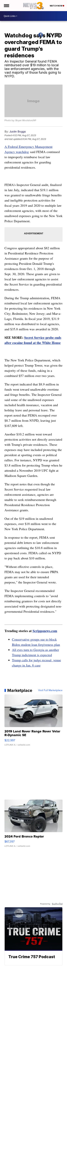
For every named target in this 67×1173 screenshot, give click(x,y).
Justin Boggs (17, 131)
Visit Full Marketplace (50, 690)
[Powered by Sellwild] (57, 904)
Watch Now (56, 6)
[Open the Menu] (6, 5)
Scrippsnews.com (45, 630)
